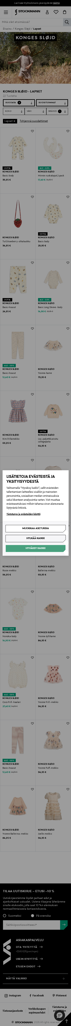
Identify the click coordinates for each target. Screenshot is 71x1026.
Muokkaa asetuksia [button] (35, 528)
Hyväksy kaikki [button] (36, 548)
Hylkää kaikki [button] (35, 538)
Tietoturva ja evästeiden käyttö (23, 514)
